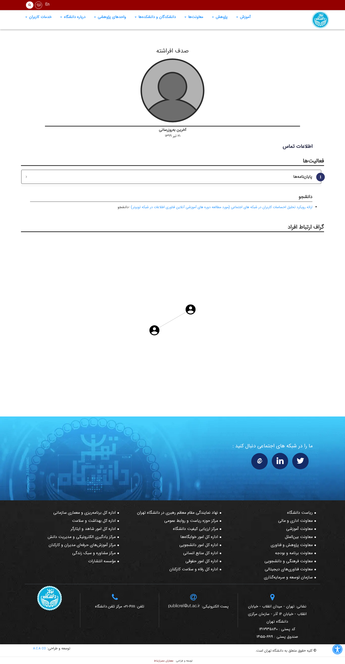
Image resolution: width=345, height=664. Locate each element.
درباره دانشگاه (74, 17)
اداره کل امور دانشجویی (198, 545)
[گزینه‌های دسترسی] (337, 650)
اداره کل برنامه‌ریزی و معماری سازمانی (84, 512)
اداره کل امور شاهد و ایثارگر (93, 529)
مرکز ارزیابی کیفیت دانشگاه (195, 529)
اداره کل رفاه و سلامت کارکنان (193, 569)
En (47, 4)
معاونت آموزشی (299, 529)
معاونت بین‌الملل (299, 537)
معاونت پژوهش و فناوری (292, 545)
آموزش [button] (245, 17)
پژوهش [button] (221, 17)
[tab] (171, 177)
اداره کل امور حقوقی (201, 561)
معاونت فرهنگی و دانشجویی (288, 561)
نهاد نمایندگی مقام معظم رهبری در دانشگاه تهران (177, 512)
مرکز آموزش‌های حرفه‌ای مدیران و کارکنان (82, 545)
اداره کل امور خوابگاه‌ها (199, 537)
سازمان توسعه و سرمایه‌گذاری (288, 577)
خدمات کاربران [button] (40, 17)
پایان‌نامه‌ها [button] (305, 177)
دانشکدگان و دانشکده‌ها (156, 17)
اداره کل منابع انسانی (200, 553)
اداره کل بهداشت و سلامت (94, 521)
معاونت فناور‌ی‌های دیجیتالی (289, 569)
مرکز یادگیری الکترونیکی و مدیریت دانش (82, 537)
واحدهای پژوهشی (111, 17)
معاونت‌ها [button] (195, 17)
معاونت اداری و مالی (295, 521)
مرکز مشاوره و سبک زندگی (94, 553)
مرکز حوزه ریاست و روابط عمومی (191, 521)
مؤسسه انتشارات (102, 561)
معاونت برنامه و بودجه (294, 553)
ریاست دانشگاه (300, 512)
